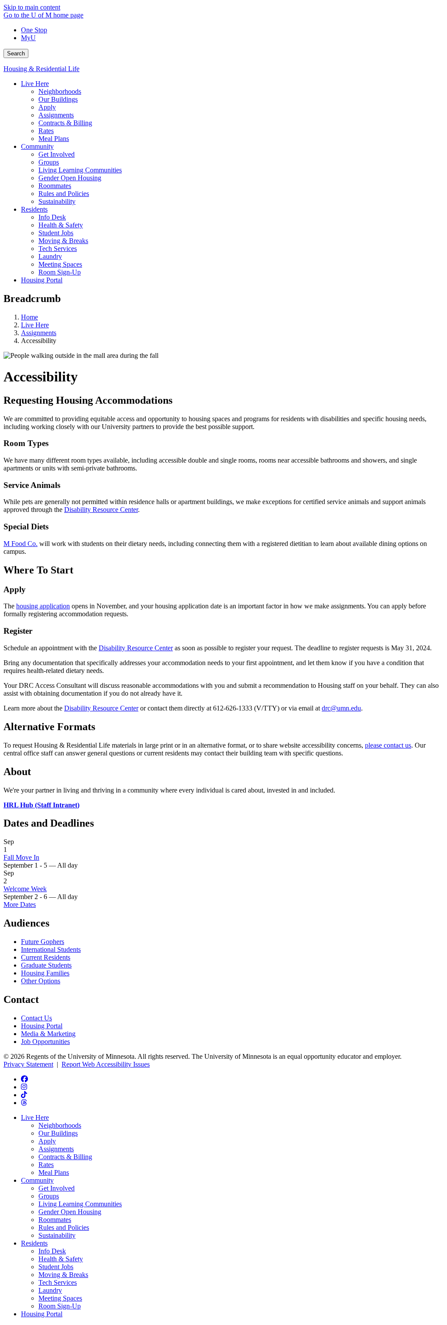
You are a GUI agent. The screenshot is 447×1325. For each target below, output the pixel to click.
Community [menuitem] (37, 146)
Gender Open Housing (69, 1211)
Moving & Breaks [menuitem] (63, 240)
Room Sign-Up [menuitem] (59, 272)
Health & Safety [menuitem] (60, 225)
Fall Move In (21, 857)
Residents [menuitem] (34, 209)
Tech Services (57, 1282)
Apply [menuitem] (47, 107)
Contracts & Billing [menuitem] (65, 123)
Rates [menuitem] (46, 130)
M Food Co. (20, 543)
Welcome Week (25, 888)
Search (16, 53)
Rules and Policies (63, 1227)
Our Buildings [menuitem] (58, 99)
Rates (46, 1164)
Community (37, 1180)
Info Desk (52, 1251)
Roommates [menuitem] (54, 185)
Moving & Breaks (63, 1274)
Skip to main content (31, 7)
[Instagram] (24, 1087)
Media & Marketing (48, 1033)
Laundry (50, 1290)
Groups (48, 1196)
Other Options (40, 981)
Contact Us (36, 1018)
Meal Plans (53, 1172)
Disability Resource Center (101, 509)
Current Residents (45, 957)
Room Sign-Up (59, 1306)
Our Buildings (58, 1133)
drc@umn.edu (341, 708)
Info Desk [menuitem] (52, 217)
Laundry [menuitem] (50, 256)
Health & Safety (60, 1259)
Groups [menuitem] (48, 162)
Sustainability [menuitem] (57, 201)
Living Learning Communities (80, 1204)
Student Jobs (55, 1266)
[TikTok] (24, 1094)
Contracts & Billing (65, 1156)
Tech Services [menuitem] (57, 248)
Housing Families (45, 973)
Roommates (54, 1219)
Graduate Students (46, 965)
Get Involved (56, 1188)
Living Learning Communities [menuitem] (80, 170)
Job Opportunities (45, 1041)
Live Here (35, 325)
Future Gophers (42, 941)
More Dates (19, 904)
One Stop (34, 30)
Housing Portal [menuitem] (41, 280)
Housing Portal (41, 1026)
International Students (51, 949)
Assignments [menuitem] (56, 115)
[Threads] (24, 1102)
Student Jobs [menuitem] (55, 233)
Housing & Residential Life (41, 68)
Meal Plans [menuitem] (53, 138)
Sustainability (57, 1235)
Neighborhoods (59, 1125)
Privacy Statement (28, 1064)
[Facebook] (24, 1079)
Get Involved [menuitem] (56, 154)
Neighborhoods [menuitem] (59, 91)
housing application (43, 606)
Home (29, 317)
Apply (47, 1141)
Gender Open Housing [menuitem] (69, 178)
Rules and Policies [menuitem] (63, 193)
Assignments (38, 332)
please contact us (388, 745)
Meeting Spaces (60, 1298)
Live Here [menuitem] (35, 83)
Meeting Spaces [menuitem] (60, 264)
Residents (34, 1243)
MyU (28, 37)
